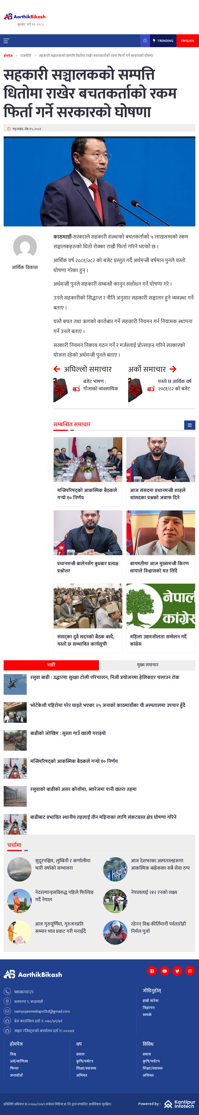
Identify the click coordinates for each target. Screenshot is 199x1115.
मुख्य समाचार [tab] (147, 665)
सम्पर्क (147, 1015)
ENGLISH (187, 41)
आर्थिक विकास (25, 267)
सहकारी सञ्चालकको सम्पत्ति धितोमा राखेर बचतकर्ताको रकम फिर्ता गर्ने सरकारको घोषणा (90, 94)
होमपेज (8, 56)
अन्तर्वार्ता (16, 1075)
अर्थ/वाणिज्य (19, 1061)
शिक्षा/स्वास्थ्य (86, 1068)
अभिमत (81, 1075)
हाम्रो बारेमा (151, 1001)
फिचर (14, 1068)
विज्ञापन (149, 1008)
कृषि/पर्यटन (84, 1061)
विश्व (13, 1054)
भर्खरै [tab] (51, 665)
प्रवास (80, 1054)
